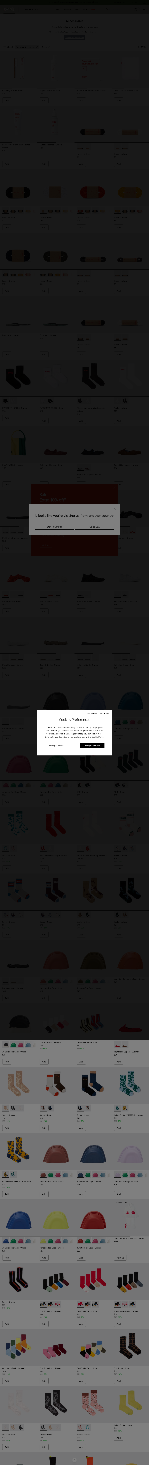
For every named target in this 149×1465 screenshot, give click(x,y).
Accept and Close (92, 745)
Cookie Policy (97, 737)
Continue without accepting (98, 713)
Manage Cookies (56, 745)
